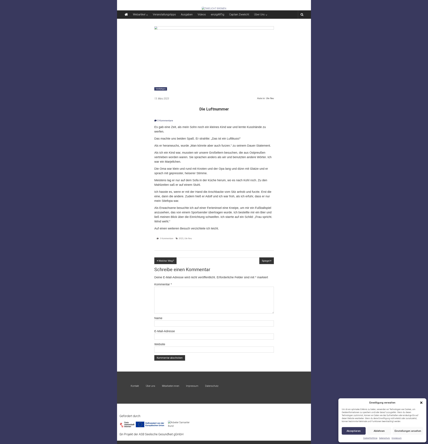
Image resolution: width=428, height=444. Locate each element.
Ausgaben (187, 14)
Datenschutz (384, 438)
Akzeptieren (354, 430)
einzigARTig (217, 14)
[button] (421, 402)
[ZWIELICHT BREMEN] (214, 8)
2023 (181, 238)
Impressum (397, 438)
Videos (202, 14)
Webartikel (139, 14)
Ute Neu (188, 238)
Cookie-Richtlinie (370, 438)
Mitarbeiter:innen (170, 386)
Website (159, 344)
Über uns (150, 386)
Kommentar (163, 284)
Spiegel (266, 260)
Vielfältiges (161, 89)
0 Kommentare (165, 120)
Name (158, 318)
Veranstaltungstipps (164, 14)
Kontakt (135, 386)
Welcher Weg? (166, 260)
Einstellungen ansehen (408, 430)
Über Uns (259, 14)
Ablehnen (379, 430)
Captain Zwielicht (239, 14)
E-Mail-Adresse (164, 331)
